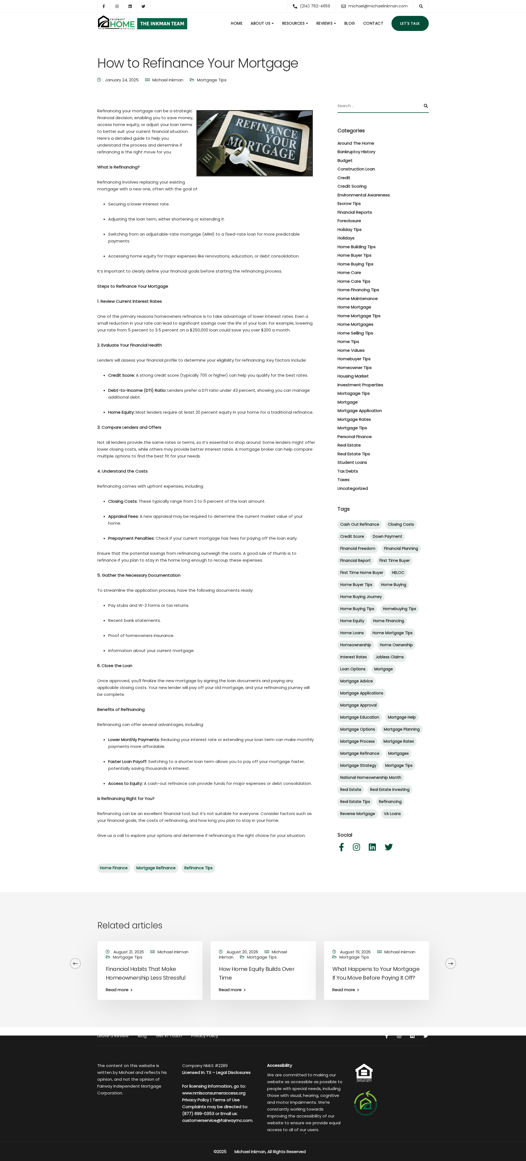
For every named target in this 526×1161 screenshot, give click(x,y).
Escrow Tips (349, 203)
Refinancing (390, 801)
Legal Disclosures (233, 1072)
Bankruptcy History (356, 152)
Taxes (344, 479)
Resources (293, 23)
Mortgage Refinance (156, 868)
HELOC (398, 572)
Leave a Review (112, 1036)
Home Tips (348, 341)
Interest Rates (353, 657)
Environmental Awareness (364, 195)
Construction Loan (356, 169)
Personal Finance (355, 436)
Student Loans (352, 462)
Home (236, 23)
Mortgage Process (357, 741)
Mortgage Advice (356, 681)
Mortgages (398, 753)
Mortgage (348, 402)
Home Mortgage (354, 307)
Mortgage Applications (361, 693)
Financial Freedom (357, 548)
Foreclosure (349, 221)
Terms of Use (226, 1100)
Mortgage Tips (212, 80)
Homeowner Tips (355, 367)
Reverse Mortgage (357, 813)
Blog (349, 23)
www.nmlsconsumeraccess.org (213, 1093)
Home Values (351, 350)
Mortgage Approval (358, 705)
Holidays (346, 238)
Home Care (349, 272)
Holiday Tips (350, 229)
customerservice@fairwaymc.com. (217, 1120)
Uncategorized (353, 488)
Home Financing (388, 621)
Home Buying (393, 584)
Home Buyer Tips (354, 255)
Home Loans (352, 633)
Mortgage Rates (354, 419)
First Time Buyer (394, 560)
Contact (373, 23)
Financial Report (355, 560)
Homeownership (355, 645)
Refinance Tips (198, 868)
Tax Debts (348, 471)
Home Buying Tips (355, 264)
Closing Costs (401, 524)
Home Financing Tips (358, 290)
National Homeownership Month (370, 777)
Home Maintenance (358, 298)
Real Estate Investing (390, 789)
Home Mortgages (355, 324)
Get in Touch (169, 1036)
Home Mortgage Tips (359, 316)
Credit (344, 178)
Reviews (324, 23)
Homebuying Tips (399, 608)
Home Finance (114, 868)
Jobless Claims (390, 657)
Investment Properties (360, 385)
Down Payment (387, 536)
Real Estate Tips (354, 454)
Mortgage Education (359, 717)
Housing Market (353, 376)
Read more (117, 990)
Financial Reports (355, 212)
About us (260, 23)
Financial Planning (401, 548)
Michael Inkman (167, 80)
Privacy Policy (204, 1036)
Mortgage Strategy (358, 765)
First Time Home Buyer (361, 572)
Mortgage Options (357, 729)
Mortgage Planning (402, 729)
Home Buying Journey (361, 596)
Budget (345, 160)
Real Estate (349, 445)
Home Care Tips (354, 281)
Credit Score (352, 536)
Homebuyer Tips (354, 359)
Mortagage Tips (354, 393)
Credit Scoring (352, 186)
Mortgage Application (360, 410)
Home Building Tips (357, 247)
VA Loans (392, 813)
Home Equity (352, 621)
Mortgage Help (402, 717)
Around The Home (356, 143)
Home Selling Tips (355, 333)
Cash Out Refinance (359, 524)
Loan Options (352, 669)
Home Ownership (396, 645)
